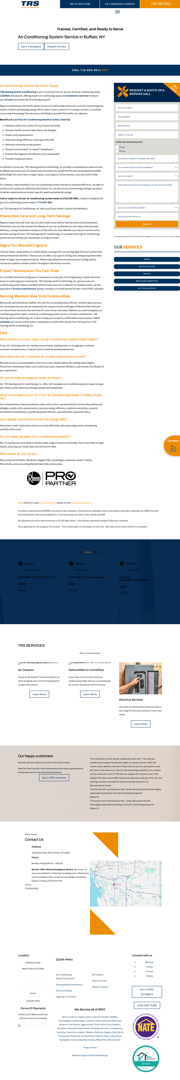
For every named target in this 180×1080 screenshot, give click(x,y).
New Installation (147, 267)
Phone (122, 151)
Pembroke (75, 1036)
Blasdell (105, 1016)
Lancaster (61, 1032)
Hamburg (94, 1028)
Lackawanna (116, 1028)
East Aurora (74, 1024)
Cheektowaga (78, 1020)
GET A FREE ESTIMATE (147, 992)
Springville (65, 1039)
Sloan (119, 1036)
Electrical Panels (64, 990)
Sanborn (99, 1036)
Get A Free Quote (31, 46)
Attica (89, 1016)
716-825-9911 (161, 3)
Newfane (98, 1032)
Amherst (73, 1016)
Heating (147, 274)
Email (122, 147)
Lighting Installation (66, 996)
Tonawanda (76, 1039)
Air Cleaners (98, 974)
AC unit (9, 99)
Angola (81, 1016)
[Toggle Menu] (117, 11)
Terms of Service (169, 236)
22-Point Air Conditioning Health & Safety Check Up (42, 119)
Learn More (39, 694)
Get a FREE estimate (54, 777)
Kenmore (104, 1028)
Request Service (56, 46)
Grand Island (83, 1028)
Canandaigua (64, 1020)
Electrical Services (147, 288)
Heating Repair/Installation (69, 984)
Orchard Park (87, 1036)
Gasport (116, 1024)
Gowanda (71, 1028)
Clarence (90, 1020)
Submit (147, 224)
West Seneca (89, 1039)
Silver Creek (109, 1036)
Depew (98, 1020)
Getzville (61, 1028)
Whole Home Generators (147, 281)
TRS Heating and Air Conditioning (18, 91)
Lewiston (71, 1032)
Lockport (81, 1032)
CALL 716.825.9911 (39, 599)
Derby (105, 1020)
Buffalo (113, 1016)
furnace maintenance (24, 288)
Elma (108, 1024)
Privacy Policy (155, 236)
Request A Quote (100, 986)
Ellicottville (99, 1024)
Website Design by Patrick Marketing (90, 1055)
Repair (147, 259)
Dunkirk (112, 1020)
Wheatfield (101, 1039)
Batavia (96, 1016)
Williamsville (114, 1039)
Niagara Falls (110, 1032)
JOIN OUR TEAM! (147, 1005)
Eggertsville (87, 1024)
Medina (90, 1032)
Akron (65, 1016)
